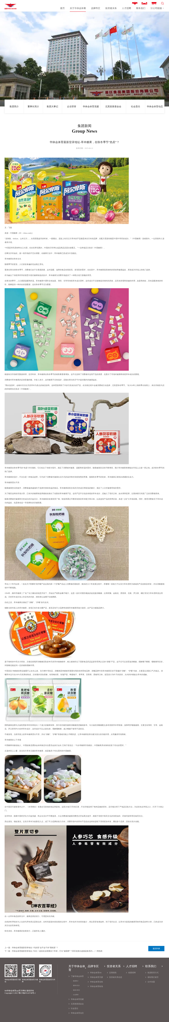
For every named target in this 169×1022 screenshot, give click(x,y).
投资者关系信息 (115, 977)
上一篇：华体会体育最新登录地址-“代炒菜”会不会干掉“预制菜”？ (31, 948)
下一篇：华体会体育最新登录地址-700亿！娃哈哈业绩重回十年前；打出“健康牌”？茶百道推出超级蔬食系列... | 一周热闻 (53, 951)
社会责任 (135, 106)
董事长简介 (33, 106)
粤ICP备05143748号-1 (27, 993)
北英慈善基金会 (113, 106)
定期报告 (113, 973)
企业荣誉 (71, 106)
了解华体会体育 (77, 976)
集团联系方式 (153, 973)
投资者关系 (111, 8)
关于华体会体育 (78, 8)
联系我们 (140, 8)
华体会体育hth (96, 973)
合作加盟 (151, 982)
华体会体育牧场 (96, 986)
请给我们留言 (153, 977)
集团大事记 (52, 106)
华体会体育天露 (96, 977)
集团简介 (14, 106)
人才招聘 (126, 8)
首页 (62, 8)
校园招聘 (132, 973)
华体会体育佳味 (96, 982)
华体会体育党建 (91, 106)
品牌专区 (95, 8)
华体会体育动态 (155, 106)
